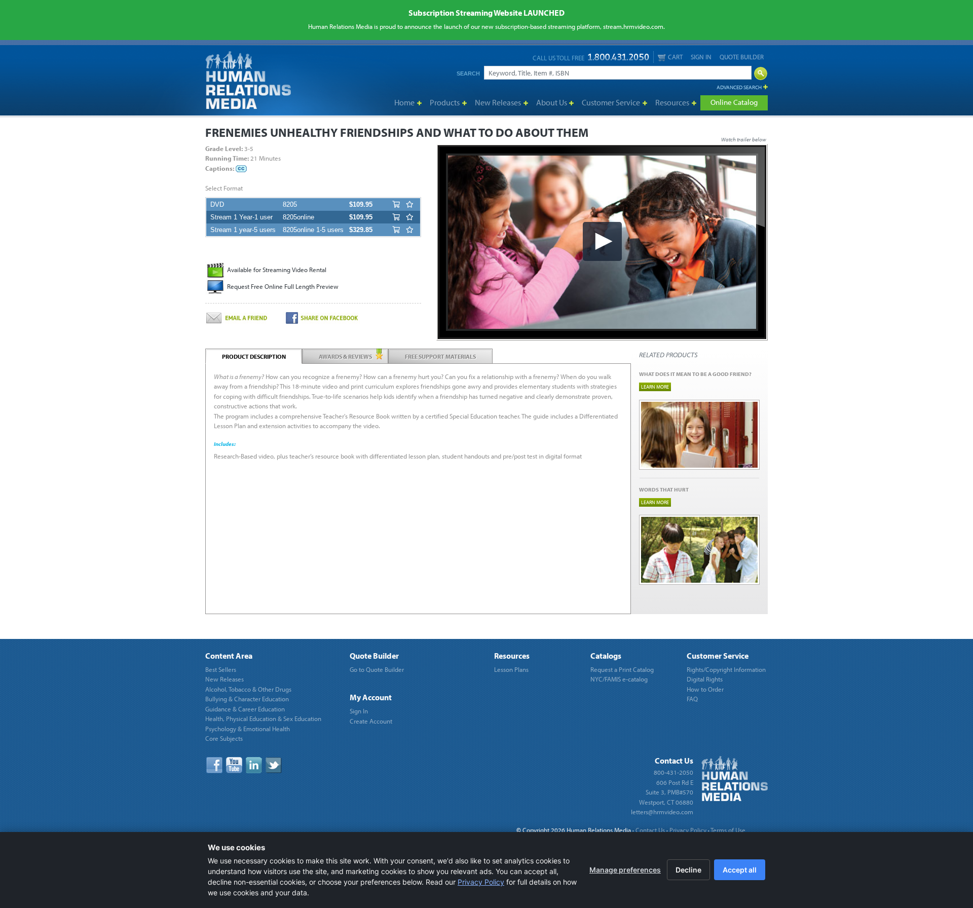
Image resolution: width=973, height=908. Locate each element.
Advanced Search (739, 87)
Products (445, 102)
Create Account (371, 721)
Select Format (224, 188)
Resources (672, 102)
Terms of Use (727, 830)
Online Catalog (734, 102)
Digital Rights (705, 679)
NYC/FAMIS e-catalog (619, 679)
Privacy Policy (687, 830)
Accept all (740, 869)
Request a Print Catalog (622, 669)
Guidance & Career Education (245, 709)
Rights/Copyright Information (726, 669)
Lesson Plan (344, 508)
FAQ (692, 699)
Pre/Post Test (345, 541)
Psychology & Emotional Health (247, 729)
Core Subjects (224, 738)
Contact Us (650, 830)
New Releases (498, 102)
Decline (688, 869)
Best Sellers (220, 669)
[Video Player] (602, 242)
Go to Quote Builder (377, 669)
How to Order (705, 689)
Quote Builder (742, 57)
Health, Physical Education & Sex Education (263, 718)
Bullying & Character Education (247, 699)
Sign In (701, 57)
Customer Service (611, 102)
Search (468, 73)
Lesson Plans (511, 669)
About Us (551, 102)
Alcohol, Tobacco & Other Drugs (248, 689)
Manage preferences (625, 869)
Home (404, 102)
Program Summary (353, 530)
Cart (675, 57)
